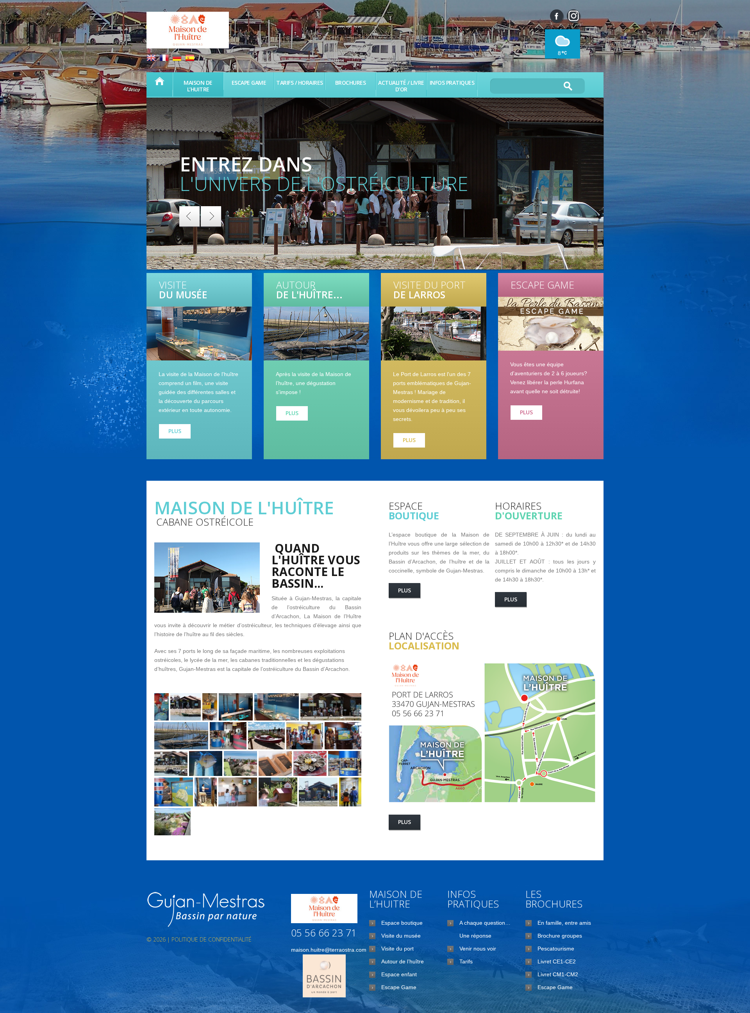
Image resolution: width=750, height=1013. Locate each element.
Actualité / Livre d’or (401, 86)
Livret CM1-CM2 (558, 974)
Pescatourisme (556, 948)
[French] (164, 58)
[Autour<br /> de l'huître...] (316, 333)
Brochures (350, 82)
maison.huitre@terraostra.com (328, 950)
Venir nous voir (477, 948)
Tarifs (466, 961)
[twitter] (573, 16)
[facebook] (556, 16)
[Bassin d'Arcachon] (207, 910)
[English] (151, 58)
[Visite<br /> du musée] (199, 333)
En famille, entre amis (564, 923)
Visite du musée (401, 936)
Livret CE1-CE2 (557, 961)
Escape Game (249, 82)
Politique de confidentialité (211, 939)
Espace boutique (402, 923)
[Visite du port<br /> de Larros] (433, 333)
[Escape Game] (551, 324)
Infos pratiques (452, 82)
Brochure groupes (560, 936)
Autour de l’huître (402, 961)
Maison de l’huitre (159, 81)
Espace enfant (399, 974)
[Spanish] (190, 58)
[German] (177, 58)
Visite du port (397, 948)
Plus (174, 431)
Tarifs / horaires (299, 82)
